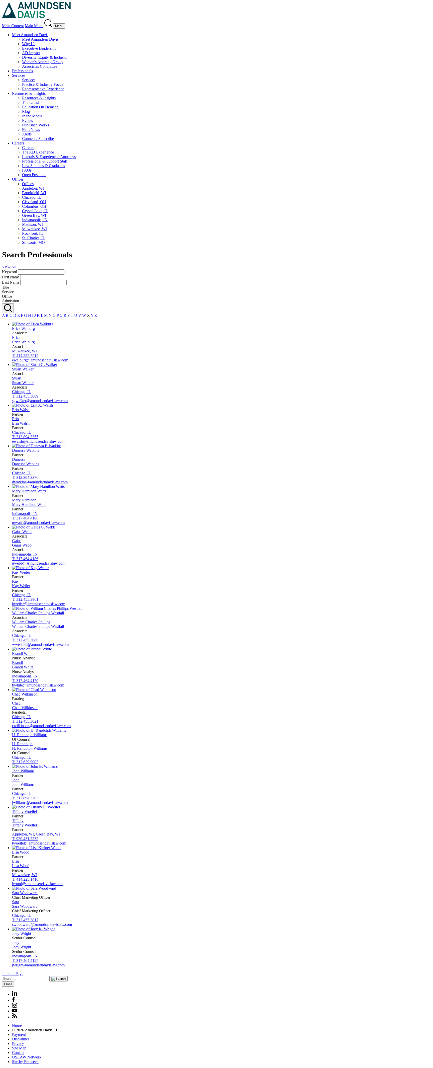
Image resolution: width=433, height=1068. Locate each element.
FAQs (27, 170)
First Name (11, 277)
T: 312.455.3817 (25, 920)
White (22, 653)
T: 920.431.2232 (25, 838)
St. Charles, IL (33, 238)
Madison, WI (32, 224)
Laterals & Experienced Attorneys (49, 157)
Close (8, 984)
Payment (19, 1034)
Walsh (21, 410)
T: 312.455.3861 (25, 599)
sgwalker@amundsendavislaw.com (40, 401)
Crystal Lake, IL (35, 211)
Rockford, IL (32, 233)
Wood (20, 852)
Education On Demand (40, 107)
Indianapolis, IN (35, 220)
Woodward (25, 893)
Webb (22, 531)
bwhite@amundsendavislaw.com (38, 685)
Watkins (25, 450)
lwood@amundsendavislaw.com (37, 884)
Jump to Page (12, 973)
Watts (29, 491)
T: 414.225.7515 (25, 355)
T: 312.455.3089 (25, 396)
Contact (18, 1052)
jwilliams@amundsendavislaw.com (40, 802)
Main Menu (34, 26)
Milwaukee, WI (34, 229)
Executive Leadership (39, 48)
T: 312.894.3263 (25, 798)
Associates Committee (39, 66)
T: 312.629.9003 (25, 762)
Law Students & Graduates (43, 166)
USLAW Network (26, 1057)
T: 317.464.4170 (25, 680)
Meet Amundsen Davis (30, 35)
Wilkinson (25, 694)
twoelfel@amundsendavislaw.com (39, 843)
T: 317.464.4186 (25, 559)
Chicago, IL (31, 197)
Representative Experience (43, 89)
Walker (23, 369)
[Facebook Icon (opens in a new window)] (13, 1000)
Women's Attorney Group (42, 62)
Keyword (9, 272)
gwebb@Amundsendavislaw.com (38, 563)
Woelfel (24, 811)
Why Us (28, 44)
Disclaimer (20, 1039)
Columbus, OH (34, 206)
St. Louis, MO (33, 242)
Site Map (19, 1048)
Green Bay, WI (34, 215)
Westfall (38, 613)
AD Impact (31, 53)
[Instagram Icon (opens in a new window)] (15, 1006)
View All (9, 267)
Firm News (31, 129)
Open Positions (34, 175)
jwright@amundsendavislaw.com (38, 965)
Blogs (26, 111)
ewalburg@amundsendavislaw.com (40, 360)
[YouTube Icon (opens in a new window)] (14, 1011)
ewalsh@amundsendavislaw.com (38, 441)
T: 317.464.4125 (25, 960)
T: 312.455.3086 (25, 640)
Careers (18, 143)
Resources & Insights (29, 93)
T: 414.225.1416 (25, 879)
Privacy (18, 1043)
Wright (21, 933)
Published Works (35, 125)
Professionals (22, 71)
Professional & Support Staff (44, 161)
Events (27, 120)
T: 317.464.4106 (25, 518)
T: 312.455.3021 (25, 721)
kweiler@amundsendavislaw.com (38, 604)
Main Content (13, 26)
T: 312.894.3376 (25, 477)
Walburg (23, 328)
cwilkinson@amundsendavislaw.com (41, 726)
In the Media (32, 116)
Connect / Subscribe (38, 138)
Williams (29, 735)
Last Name (10, 282)
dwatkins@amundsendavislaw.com (40, 482)
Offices (18, 179)
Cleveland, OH (34, 202)
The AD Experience (38, 152)
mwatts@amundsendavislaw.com (38, 522)
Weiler (21, 572)
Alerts (27, 134)
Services (18, 75)
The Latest (30, 102)
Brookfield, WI (34, 193)
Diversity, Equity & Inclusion (45, 57)
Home (17, 1025)
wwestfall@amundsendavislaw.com (40, 644)
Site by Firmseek (25, 1061)
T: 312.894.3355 (25, 437)
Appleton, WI (33, 188)
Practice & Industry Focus (42, 84)
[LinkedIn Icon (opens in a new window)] (14, 994)
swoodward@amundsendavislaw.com (42, 924)
